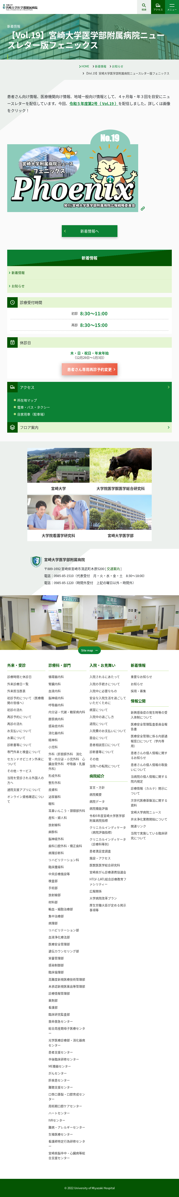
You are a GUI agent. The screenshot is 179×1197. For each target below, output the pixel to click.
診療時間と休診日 (19, 676)
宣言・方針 (97, 787)
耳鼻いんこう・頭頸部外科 (66, 810)
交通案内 (113, 568)
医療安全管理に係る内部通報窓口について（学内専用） (149, 741)
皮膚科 (53, 789)
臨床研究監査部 (59, 1014)
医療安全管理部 (59, 944)
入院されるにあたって (105, 676)
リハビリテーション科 (63, 860)
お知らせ (117, 66)
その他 (94, 759)
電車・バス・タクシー (33, 407)
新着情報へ (89, 231)
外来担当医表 (16, 691)
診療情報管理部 (59, 993)
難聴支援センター (60, 1087)
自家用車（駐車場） (32, 414)
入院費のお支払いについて (108, 730)
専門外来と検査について (24, 751)
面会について (99, 737)
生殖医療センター (60, 1134)
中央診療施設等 (59, 874)
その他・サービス (19, 771)
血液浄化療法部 (59, 937)
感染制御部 (56, 965)
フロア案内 (29, 427)
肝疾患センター (59, 1080)
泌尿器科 (54, 796)
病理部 (53, 923)
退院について (99, 723)
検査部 (53, 881)
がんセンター (57, 1073)
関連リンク (138, 826)
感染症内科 (56, 726)
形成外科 (54, 775)
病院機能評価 (99, 808)
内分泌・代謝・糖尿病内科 (66, 712)
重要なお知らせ (141, 676)
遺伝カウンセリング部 (63, 951)
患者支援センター (60, 1052)
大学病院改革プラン (103, 898)
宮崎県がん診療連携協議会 (108, 872)
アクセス (158, 9)
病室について (99, 709)
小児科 (53, 747)
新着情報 (100, 66)
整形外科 (54, 782)
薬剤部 (53, 1000)
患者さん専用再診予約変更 (89, 369)
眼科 (51, 803)
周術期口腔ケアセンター (65, 1106)
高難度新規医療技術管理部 (66, 979)
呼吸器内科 (56, 705)
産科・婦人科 (57, 817)
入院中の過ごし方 (102, 716)
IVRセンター (56, 1120)
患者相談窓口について (105, 744)
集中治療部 (56, 916)
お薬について (16, 737)
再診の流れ (14, 723)
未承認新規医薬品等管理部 (66, 986)
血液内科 (54, 691)
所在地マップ (27, 400)
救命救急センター (60, 1021)
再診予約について (19, 716)
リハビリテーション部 (63, 930)
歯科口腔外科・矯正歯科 (65, 846)
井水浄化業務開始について (149, 819)
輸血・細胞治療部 (60, 909)
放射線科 (54, 825)
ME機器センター (59, 1066)
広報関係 (96, 891)
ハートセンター (59, 1113)
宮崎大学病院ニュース (146, 812)
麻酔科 (53, 832)
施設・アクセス (100, 858)
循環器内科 (56, 676)
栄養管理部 (56, 958)
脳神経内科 (56, 698)
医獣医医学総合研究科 (105, 865)
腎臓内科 (54, 684)
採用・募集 (138, 691)
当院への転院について (105, 766)
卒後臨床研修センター (63, 1059)
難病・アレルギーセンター (66, 1127)
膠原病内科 (56, 719)
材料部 (53, 902)
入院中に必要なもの (103, 691)
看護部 (53, 1007)
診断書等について (19, 744)
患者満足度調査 (100, 851)
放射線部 (54, 895)
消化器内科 (56, 733)
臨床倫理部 (56, 972)
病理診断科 (56, 853)
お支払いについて (19, 730)
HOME (85, 66)
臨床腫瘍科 (56, 867)
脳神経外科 (56, 839)
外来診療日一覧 (18, 684)
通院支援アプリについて (24, 789)
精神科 (53, 740)
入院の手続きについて (105, 684)
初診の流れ (14, 709)
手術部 (53, 888)
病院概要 (96, 794)
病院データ (97, 801)
